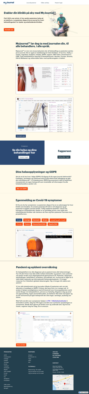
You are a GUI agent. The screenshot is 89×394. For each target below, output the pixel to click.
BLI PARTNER (57, 355)
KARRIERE (56, 353)
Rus (5, 376)
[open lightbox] (44, 78)
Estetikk (6, 360)
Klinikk (5, 364)
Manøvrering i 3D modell (34, 369)
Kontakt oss (9, 29)
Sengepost (6, 378)
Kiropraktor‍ (7, 380)
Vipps (29, 358)
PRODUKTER (8, 352)
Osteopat (6, 366)
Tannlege (6, 362)
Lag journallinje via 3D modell (36, 373)
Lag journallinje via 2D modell (36, 371)
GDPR (5, 355)
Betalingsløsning (8, 386)
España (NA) (53, 224)
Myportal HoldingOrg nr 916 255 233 (58, 367)
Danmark (36, 220)
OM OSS (55, 352)
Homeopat (6, 367)
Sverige (27, 220)
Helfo (29, 360)
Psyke (5, 375)
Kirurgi (5, 373)
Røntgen (6, 388)
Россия (19, 224)
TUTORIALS (31, 366)
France (27, 224)
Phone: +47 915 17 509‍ (58, 372)
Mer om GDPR (22, 188)
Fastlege (6, 358)
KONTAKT (56, 363)
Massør (6, 369)
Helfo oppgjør (7, 371)
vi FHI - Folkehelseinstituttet (56, 301)
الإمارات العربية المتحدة (58, 220)
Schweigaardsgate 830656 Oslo (58, 370)
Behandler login (71, 2)
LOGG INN (56, 357)
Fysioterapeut (7, 356)
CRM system (7, 384)
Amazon (30, 355)
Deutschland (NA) (39, 224)
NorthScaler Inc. (32, 356)
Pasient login (23, 157)
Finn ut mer (21, 345)
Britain (45, 220)
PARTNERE (31, 352)
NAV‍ (29, 362)
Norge (19, 220)
